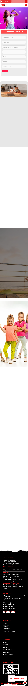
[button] (6, 1)
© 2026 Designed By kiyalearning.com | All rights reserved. (14, 684)
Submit (5, 71)
